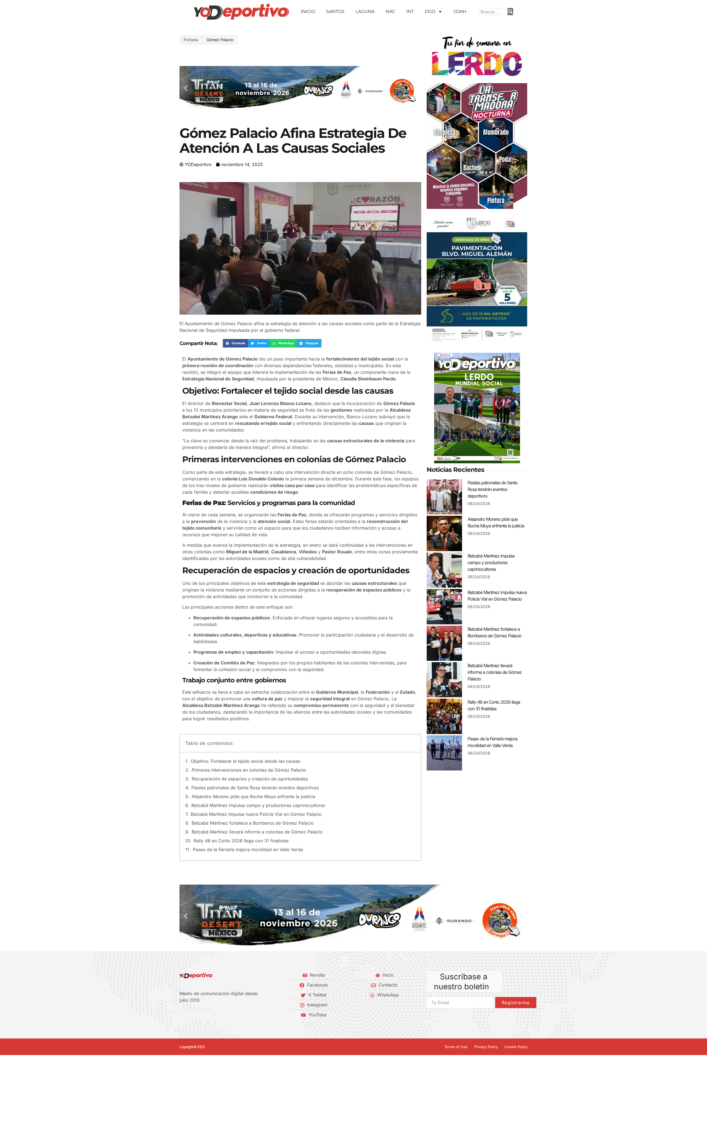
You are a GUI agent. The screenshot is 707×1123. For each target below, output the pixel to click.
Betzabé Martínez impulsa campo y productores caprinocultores (258, 805)
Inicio (308, 11)
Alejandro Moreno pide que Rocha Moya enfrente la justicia (253, 796)
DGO (430, 11)
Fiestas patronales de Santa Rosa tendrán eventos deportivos (255, 787)
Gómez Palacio (220, 39)
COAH (459, 11)
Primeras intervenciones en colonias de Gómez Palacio (249, 770)
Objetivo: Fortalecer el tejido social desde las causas (245, 761)
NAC (390, 11)
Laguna (364, 11)
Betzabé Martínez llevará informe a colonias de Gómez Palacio (257, 832)
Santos (335, 11)
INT (410, 11)
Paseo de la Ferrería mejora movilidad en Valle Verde (248, 849)
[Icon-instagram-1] (200, 1015)
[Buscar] (510, 11)
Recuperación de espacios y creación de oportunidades (250, 779)
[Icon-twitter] (191, 1015)
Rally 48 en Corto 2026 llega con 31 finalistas (241, 840)
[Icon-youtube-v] (210, 1015)
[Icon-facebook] (181, 1015)
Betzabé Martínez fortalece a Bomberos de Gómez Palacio (253, 823)
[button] (185, 88)
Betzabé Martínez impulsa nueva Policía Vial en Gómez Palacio (256, 814)
